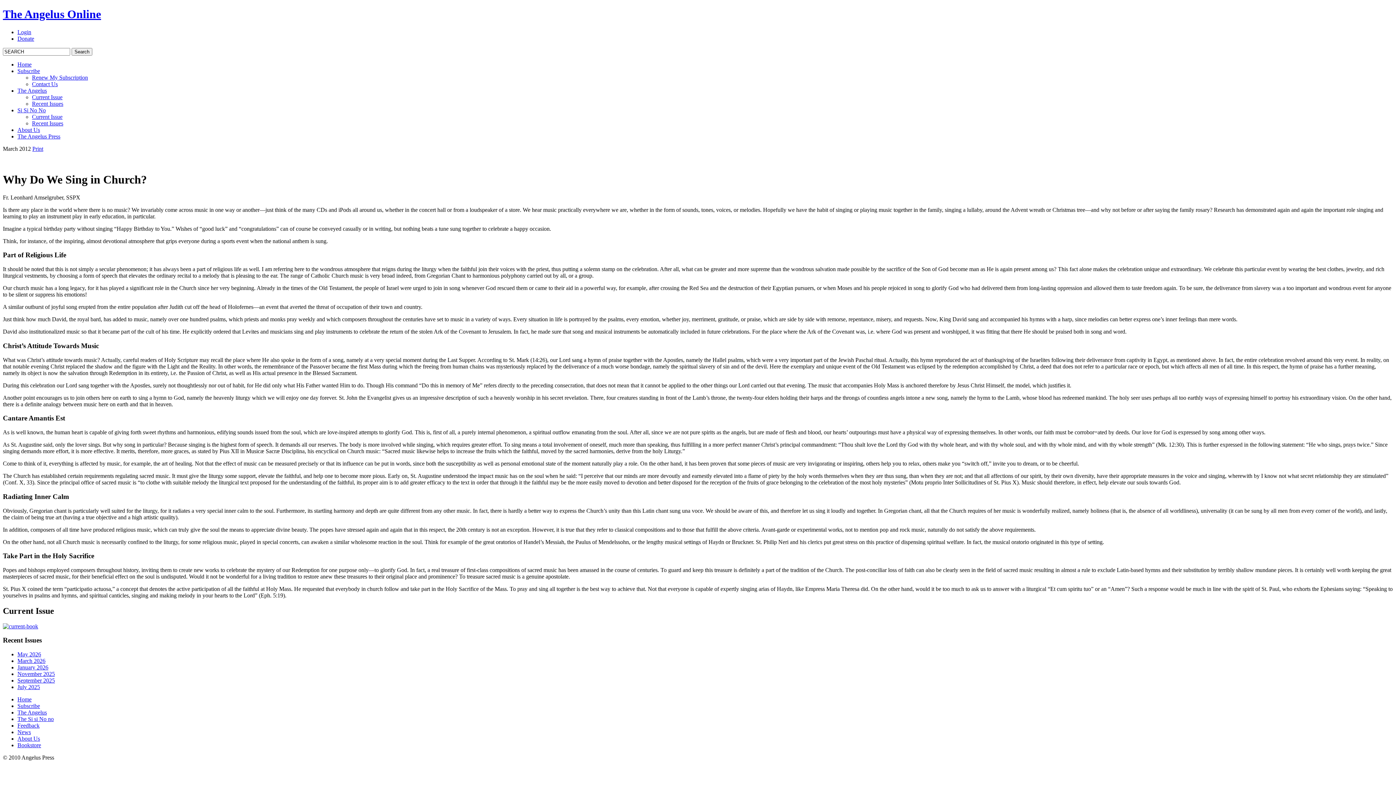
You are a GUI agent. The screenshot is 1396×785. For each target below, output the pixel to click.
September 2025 (36, 680)
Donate (25, 39)
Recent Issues (47, 104)
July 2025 (28, 687)
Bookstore (29, 745)
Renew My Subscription (60, 78)
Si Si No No (31, 110)
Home (24, 64)
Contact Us (45, 84)
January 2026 (32, 667)
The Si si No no (35, 719)
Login (24, 32)
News (24, 732)
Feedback (28, 725)
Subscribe (28, 71)
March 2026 (31, 661)
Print (37, 149)
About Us (28, 130)
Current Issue (47, 97)
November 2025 (36, 674)
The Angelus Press (38, 136)
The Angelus (32, 91)
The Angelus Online (52, 14)
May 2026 (29, 654)
